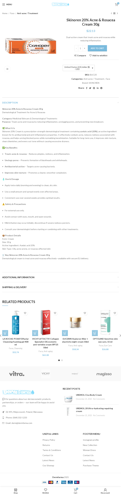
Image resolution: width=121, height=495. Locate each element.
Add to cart (97, 48)
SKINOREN (94, 83)
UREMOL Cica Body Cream (89, 395)
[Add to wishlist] (25, 313)
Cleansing (18, 348)
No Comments (99, 399)
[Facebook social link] (86, 88)
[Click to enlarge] (7, 69)
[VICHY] (45, 373)
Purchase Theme (91, 465)
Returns (46, 445)
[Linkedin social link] (97, 88)
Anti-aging (48, 351)
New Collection (90, 445)
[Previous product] (111, 13)
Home (5, 13)
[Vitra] (16, 373)
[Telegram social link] (101, 88)
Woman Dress (89, 450)
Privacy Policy (48, 440)
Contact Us (47, 455)
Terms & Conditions (51, 450)
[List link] (30, 417)
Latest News (48, 460)
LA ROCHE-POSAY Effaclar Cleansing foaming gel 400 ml (16, 342)
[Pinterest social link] (94, 88)
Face (12, 13)
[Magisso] (103, 373)
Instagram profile (91, 440)
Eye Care (108, 345)
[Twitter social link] (90, 88)
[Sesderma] (74, 373)
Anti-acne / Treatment (27, 13)
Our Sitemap (48, 465)
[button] (35, 333)
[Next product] (117, 13)
